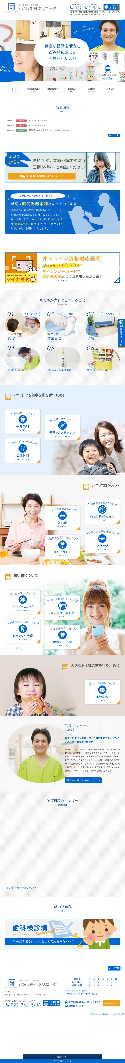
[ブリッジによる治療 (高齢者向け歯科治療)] (102, 540)
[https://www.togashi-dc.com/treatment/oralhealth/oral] (62, 167)
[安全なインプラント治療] (62, 547)
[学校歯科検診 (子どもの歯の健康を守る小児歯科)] (62, 934)
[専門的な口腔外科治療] (22, 450)
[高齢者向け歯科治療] (102, 511)
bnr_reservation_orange (59, 280)
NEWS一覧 (114, 135)
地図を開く (62, 1057)
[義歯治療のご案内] (62, 518)
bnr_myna (63, 280)
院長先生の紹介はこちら (78, 780)
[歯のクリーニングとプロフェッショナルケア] (62, 608)
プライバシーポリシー (100, 1014)
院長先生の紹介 (33, 89)
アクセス (110, 89)
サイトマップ (119, 1014)
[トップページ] (32, 8)
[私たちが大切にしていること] (22, 326)
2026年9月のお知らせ (37, 120)
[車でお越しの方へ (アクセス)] (111, 1004)
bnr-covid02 (66, 280)
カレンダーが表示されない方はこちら (21, 888)
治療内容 (91, 89)
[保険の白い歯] (62, 637)
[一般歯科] (22, 421)
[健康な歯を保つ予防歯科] (62, 427)
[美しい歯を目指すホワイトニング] (22, 602)
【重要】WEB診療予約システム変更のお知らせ (49, 130)
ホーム (14, 89)
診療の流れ (72, 89)
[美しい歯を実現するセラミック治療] (22, 631)
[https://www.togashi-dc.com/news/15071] (62, 267)
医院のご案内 (52, 89)
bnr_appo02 (61, 280)
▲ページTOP (114, 968)
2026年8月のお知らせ (37, 125)
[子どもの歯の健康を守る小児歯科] (102, 692)
